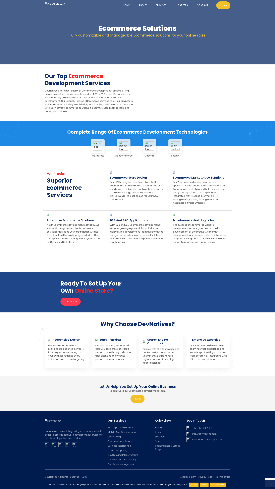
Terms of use (223, 477)
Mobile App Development (122, 432)
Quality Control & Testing (122, 459)
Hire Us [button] (223, 5)
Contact (202, 5)
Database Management (121, 464)
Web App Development (121, 427)
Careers (183, 5)
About (143, 5)
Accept (193, 484)
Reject (204, 484)
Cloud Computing (117, 450)
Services (159, 436)
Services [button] (161, 5)
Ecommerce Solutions (120, 441)
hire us (137, 398)
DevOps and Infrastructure (123, 455)
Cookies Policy (188, 477)
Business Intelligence (119, 445)
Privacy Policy (205, 477)
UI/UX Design (115, 436)
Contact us (70, 301)
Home (126, 5)
